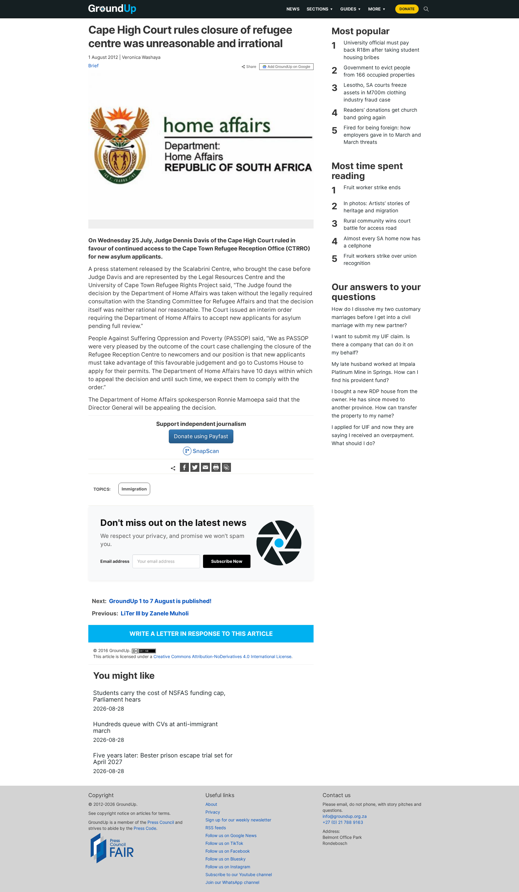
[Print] (216, 470)
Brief (93, 65)
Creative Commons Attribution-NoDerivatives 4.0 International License (222, 656)
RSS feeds (215, 827)
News (293, 8)
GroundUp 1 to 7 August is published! (160, 601)
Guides (350, 8)
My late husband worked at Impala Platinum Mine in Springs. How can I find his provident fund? (375, 372)
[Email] (206, 470)
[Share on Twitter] (195, 470)
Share (251, 66)
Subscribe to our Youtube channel (238, 874)
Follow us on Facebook (227, 851)
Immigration (134, 488)
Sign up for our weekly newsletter (238, 819)
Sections (320, 8)
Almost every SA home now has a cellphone (382, 242)
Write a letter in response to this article (201, 633)
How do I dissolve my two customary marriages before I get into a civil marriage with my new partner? (376, 317)
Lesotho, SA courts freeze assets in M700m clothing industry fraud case (375, 92)
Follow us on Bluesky (225, 858)
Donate (406, 9)
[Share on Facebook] (185, 470)
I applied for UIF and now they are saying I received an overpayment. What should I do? (373, 435)
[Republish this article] (226, 470)
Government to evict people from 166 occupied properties (379, 71)
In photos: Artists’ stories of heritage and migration (377, 207)
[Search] (426, 9)
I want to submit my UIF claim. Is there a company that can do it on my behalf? (372, 344)
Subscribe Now (226, 561)
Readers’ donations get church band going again (380, 113)
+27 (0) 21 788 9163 (343, 822)
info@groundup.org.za (345, 816)
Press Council (160, 822)
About (211, 804)
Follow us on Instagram (227, 866)
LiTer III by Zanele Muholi (155, 613)
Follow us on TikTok (224, 843)
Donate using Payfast (201, 436)
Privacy (212, 812)
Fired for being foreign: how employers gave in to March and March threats (382, 135)
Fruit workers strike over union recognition (380, 259)
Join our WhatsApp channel (232, 882)
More (377, 8)
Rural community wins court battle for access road (377, 224)
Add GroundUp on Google (289, 66)
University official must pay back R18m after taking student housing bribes (381, 50)
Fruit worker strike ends (372, 187)
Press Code (145, 828)
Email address (114, 561)
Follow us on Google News (230, 835)
